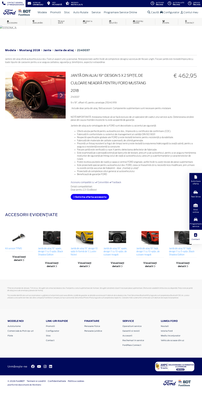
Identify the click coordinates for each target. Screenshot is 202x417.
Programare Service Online (120, 12)
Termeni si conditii (36, 381)
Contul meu (190, 12)
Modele (42, 12)
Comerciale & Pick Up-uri (21, 330)
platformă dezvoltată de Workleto (24, 385)
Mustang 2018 (29, 50)
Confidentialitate (57, 381)
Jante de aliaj (64, 50)
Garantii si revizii (131, 330)
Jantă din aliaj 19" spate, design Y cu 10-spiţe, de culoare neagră (115, 252)
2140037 (83, 50)
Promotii (55, 12)
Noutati (165, 326)
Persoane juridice (93, 330)
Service (96, 12)
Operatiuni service (132, 326)
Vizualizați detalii (19, 258)
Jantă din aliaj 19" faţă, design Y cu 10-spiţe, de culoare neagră (148, 252)
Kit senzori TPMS (13, 249)
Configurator (171, 12)
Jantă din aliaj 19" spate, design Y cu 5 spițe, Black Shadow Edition (50, 252)
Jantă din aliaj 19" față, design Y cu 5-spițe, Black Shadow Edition (181, 252)
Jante (47, 50)
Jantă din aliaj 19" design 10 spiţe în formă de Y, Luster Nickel (84, 252)
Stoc (67, 12)
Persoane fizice (92, 326)
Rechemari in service (133, 340)
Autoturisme (14, 326)
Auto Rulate (80, 12)
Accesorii (127, 335)
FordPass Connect (131, 345)
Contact (50, 340)
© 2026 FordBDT (16, 381)
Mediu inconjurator (170, 335)
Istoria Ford (167, 330)
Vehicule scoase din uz (172, 340)
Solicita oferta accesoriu (91, 197)
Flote (10, 335)
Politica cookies (76, 381)
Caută (154, 12)
